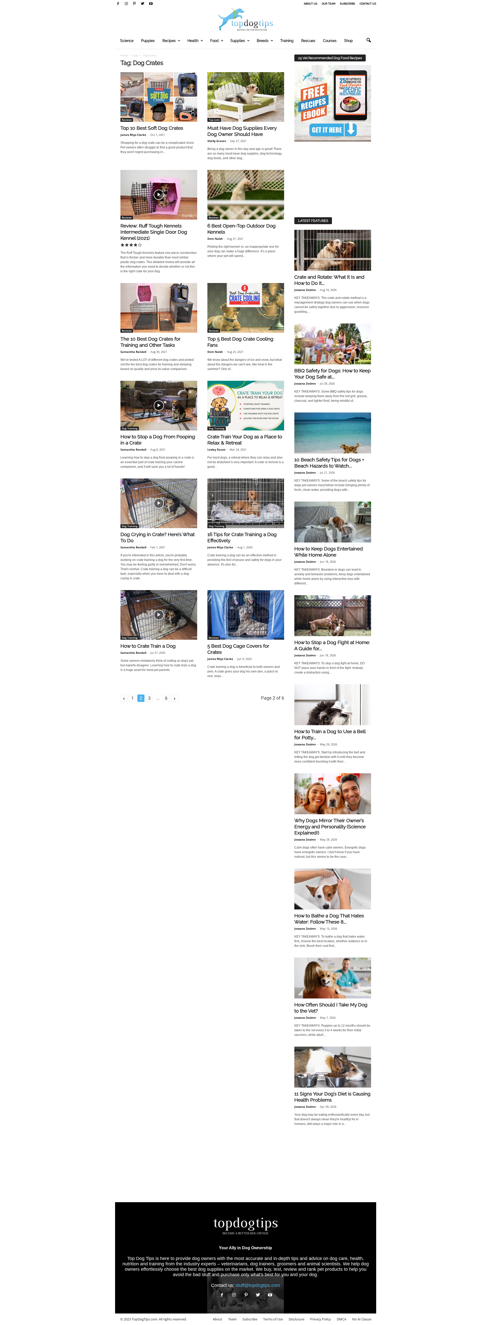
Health (192, 41)
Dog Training (130, 428)
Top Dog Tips (140, 1258)
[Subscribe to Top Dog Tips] (332, 103)
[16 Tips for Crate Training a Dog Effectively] (245, 503)
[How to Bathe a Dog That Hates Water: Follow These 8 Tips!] (332, 888)
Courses (330, 41)
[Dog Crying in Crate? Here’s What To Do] (158, 503)
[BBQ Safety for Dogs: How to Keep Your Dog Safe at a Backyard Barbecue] (332, 343)
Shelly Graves (216, 141)
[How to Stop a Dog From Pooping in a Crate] (158, 405)
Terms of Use (273, 1319)
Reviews (127, 120)
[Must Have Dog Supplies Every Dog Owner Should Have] (245, 97)
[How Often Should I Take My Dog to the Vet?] (332, 978)
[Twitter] (143, 4)
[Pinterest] (134, 4)
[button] (368, 40)
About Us (310, 3)
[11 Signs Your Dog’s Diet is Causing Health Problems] (332, 1067)
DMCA (341, 1319)
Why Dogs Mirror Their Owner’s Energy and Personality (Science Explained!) (330, 826)
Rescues (308, 41)
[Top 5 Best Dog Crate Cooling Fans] (245, 308)
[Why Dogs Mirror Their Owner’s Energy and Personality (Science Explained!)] (332, 793)
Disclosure (296, 1319)
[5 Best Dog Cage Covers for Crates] (245, 615)
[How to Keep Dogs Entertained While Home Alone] (332, 522)
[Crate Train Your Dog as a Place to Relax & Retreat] (245, 405)
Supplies (237, 41)
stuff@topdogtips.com (258, 1285)
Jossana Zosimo (305, 290)
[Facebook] (118, 4)
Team (232, 1319)
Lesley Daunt (216, 449)
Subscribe (347, 3)
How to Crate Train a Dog (148, 646)
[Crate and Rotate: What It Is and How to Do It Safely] (332, 250)
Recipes (169, 41)
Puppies (148, 41)
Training (287, 41)
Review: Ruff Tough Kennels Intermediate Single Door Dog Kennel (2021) (153, 232)
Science (126, 41)
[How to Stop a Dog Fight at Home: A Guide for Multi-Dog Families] (332, 615)
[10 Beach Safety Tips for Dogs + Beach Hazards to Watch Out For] (332, 432)
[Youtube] (151, 4)
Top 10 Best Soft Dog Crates (151, 128)
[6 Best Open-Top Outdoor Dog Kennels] (245, 195)
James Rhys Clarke (133, 135)
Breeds (263, 41)
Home (124, 55)
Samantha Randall (133, 352)
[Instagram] (126, 4)
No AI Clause (361, 1319)
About (217, 1319)
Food (214, 41)
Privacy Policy (320, 1319)
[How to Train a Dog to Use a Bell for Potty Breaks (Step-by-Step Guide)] (332, 704)
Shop (348, 41)
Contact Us (368, 3)
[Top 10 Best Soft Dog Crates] (158, 97)
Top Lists (214, 120)
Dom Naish (215, 239)
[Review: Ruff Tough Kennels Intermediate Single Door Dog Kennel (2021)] (158, 195)
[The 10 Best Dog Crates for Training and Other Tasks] (158, 308)
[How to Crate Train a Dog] (158, 615)
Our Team (329, 3)
